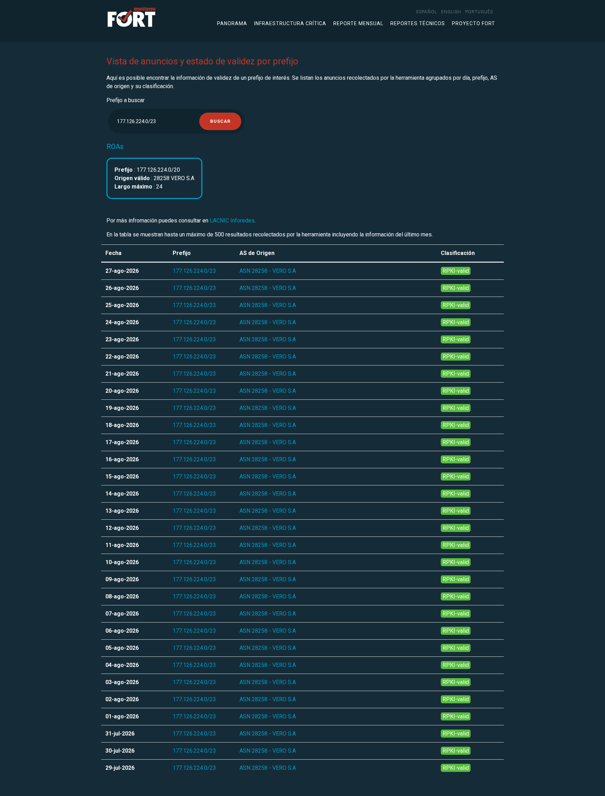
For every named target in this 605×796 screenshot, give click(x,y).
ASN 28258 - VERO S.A (267, 271)
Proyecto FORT (473, 23)
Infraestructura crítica (290, 23)
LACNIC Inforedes (232, 220)
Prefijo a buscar (125, 100)
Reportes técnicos (417, 23)
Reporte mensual (358, 23)
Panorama (232, 23)
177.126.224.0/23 (194, 271)
